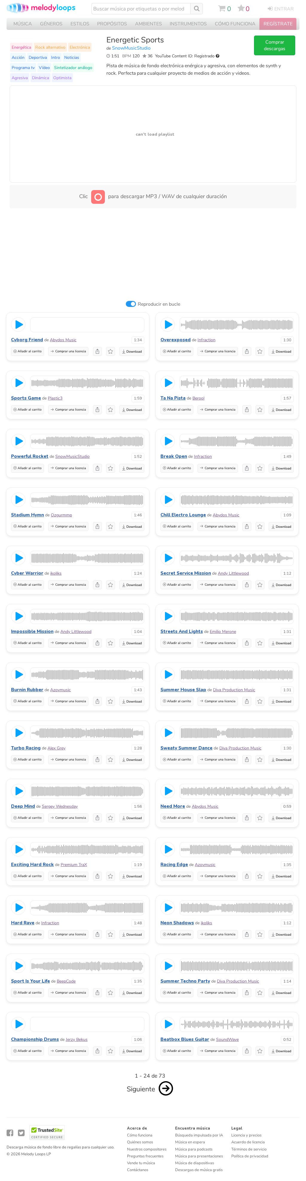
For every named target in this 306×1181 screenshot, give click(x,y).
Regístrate (278, 24)
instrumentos (188, 24)
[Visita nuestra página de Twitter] (21, 1133)
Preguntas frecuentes (145, 1156)
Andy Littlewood (233, 573)
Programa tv (23, 68)
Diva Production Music (234, 690)
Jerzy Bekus (77, 1039)
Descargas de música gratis (199, 1170)
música (22, 24)
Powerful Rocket (29, 456)
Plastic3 (55, 398)
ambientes (148, 24)
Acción (18, 57)
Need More (172, 806)
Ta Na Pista (173, 398)
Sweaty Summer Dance (186, 748)
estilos (80, 24)
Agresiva (20, 78)
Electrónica (80, 47)
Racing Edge (174, 865)
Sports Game (26, 398)
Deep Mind (23, 806)
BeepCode (66, 981)
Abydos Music (63, 340)
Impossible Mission (32, 631)
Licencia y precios (246, 1135)
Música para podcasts (193, 1149)
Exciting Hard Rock (32, 865)
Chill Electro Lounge (183, 515)
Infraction (206, 340)
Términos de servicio (249, 1149)
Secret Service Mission (185, 573)
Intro (55, 57)
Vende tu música (141, 1163)
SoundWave (227, 1039)
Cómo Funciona (235, 24)
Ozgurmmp (61, 515)
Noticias (71, 57)
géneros (51, 24)
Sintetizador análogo (73, 68)
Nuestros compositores (146, 1149)
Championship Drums (35, 1039)
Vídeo (44, 68)
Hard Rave (22, 923)
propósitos (112, 24)
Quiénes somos (140, 1142)
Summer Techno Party (185, 981)
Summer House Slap (183, 690)
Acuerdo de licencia (248, 1142)
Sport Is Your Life (30, 981)
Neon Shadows (177, 923)
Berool (198, 398)
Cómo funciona (139, 1135)
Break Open (173, 456)
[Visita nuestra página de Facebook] (10, 1133)
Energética (21, 47)
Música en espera (190, 1142)
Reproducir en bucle (159, 304)
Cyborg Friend (27, 340)
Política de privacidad (249, 1156)
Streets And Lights (181, 631)
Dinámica (40, 78)
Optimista (62, 78)
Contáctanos (137, 1170)
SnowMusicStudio (131, 48)
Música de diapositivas (194, 1163)
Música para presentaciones (199, 1156)
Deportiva (38, 57)
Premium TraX (74, 865)
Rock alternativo (50, 47)
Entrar (284, 9)
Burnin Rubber (27, 690)
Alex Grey (56, 748)
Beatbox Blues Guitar (184, 1039)
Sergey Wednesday (60, 806)
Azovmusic (60, 690)
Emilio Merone (223, 631)
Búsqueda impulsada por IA (199, 1135)
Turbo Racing (26, 748)
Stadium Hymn (27, 515)
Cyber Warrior (27, 573)
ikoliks (56, 573)
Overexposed (175, 340)
